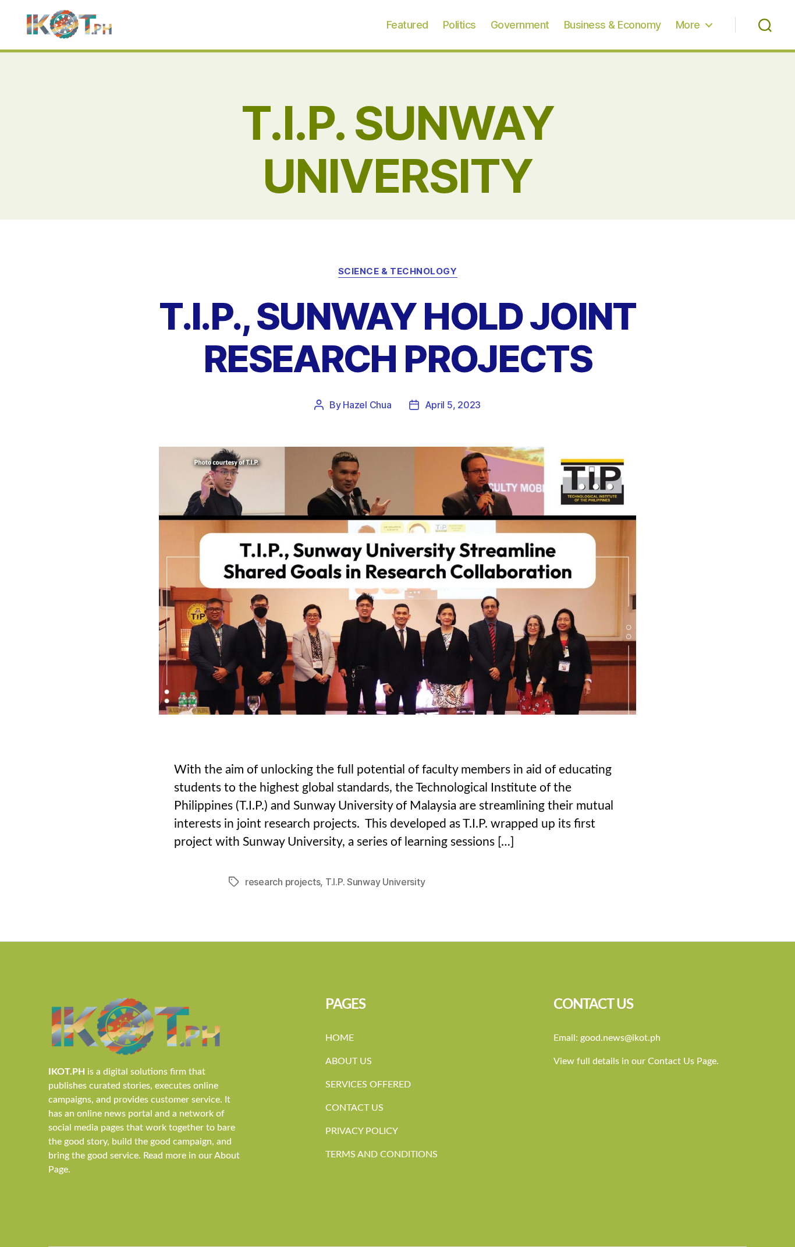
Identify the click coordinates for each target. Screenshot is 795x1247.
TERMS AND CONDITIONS (381, 1154)
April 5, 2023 (453, 405)
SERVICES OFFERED (368, 1084)
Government (520, 25)
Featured (407, 25)
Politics (459, 25)
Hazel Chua (367, 405)
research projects (282, 882)
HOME (339, 1038)
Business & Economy (612, 25)
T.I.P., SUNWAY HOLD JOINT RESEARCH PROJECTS (397, 337)
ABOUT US (348, 1061)
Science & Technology (397, 271)
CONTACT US (354, 1107)
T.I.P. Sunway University (375, 882)
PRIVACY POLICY (361, 1131)
